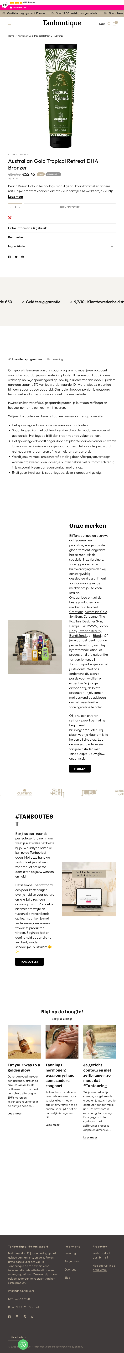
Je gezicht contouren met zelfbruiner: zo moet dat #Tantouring (97, 1075)
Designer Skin (92, 621)
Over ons (70, 1269)
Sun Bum (75, 616)
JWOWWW (89, 626)
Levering (57, 359)
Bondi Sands (78, 635)
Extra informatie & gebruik (27, 228)
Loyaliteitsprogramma (27, 359)
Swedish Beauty (89, 631)
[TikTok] (34, 1316)
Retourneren (72, 1261)
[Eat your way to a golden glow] (24, 1042)
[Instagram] (19, 1316)
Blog (67, 1277)
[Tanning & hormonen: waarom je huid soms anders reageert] (62, 1042)
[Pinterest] (27, 1316)
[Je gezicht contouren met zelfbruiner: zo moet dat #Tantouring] (99, 1042)
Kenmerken (16, 237)
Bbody (97, 635)
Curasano (90, 616)
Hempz (74, 626)
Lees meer (15, 196)
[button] (80, 769)
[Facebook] (11, 1316)
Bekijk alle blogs (62, 1018)
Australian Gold (96, 612)
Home (11, 35)
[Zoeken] (109, 24)
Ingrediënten (17, 246)
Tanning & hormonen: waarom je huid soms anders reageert (60, 1075)
